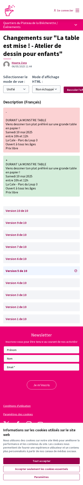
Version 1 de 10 (16, 319)
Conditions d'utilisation (17, 406)
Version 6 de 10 (16, 259)
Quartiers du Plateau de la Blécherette (30, 23)
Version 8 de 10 (16, 235)
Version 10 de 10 (17, 211)
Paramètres (41, 477)
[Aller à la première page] (31, 10)
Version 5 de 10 (16, 271)
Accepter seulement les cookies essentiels (41, 469)
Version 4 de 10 (16, 283)
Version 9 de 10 (16, 223)
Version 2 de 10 (16, 307)
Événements (12, 27)
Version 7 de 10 (16, 247)
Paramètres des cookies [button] (18, 414)
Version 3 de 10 (16, 295)
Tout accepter (41, 461)
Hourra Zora (19, 63)
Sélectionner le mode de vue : (15, 79)
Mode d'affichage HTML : (45, 79)
